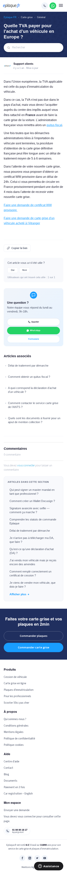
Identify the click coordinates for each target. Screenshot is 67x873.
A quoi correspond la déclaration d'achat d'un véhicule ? (32, 389)
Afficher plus (17, 594)
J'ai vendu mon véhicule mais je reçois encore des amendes (32, 562)
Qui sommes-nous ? (15, 719)
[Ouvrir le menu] (61, 5)
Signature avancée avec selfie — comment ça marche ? (29, 510)
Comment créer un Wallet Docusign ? (32, 501)
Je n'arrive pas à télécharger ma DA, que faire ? (31, 539)
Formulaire (33, 339)
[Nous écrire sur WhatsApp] (53, 5)
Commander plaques (33, 636)
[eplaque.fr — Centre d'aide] (11, 6)
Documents (10, 781)
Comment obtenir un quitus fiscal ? (29, 376)
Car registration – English (18, 794)
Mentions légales (13, 732)
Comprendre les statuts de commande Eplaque (32, 521)
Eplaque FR (10, 17)
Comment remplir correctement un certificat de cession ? (30, 573)
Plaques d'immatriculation (19, 690)
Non (24, 270)
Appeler (35, 321)
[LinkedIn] (30, 858)
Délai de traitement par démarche (29, 530)
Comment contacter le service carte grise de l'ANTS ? (33, 405)
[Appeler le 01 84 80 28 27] (44, 5)
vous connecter (26, 465)
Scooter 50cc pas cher (16, 703)
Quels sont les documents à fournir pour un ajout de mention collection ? (34, 420)
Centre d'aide (11, 762)
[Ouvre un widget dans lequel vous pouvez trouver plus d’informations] (48, 866)
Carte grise (27, 17)
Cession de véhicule (15, 677)
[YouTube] (45, 858)
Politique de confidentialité (19, 739)
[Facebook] (22, 858)
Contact (8, 768)
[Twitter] (37, 858)
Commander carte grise (33, 647)
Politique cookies (14, 745)
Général (41, 17)
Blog (6, 774)
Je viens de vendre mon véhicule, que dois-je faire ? (32, 584)
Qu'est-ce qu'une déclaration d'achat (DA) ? (31, 551)
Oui (13, 270)
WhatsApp (35, 330)
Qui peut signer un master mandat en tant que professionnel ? (32, 491)
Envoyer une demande (17, 810)
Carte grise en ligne (15, 683)
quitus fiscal (54, 125)
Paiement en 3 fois (14, 787)
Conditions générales (16, 726)
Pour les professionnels (17, 696)
